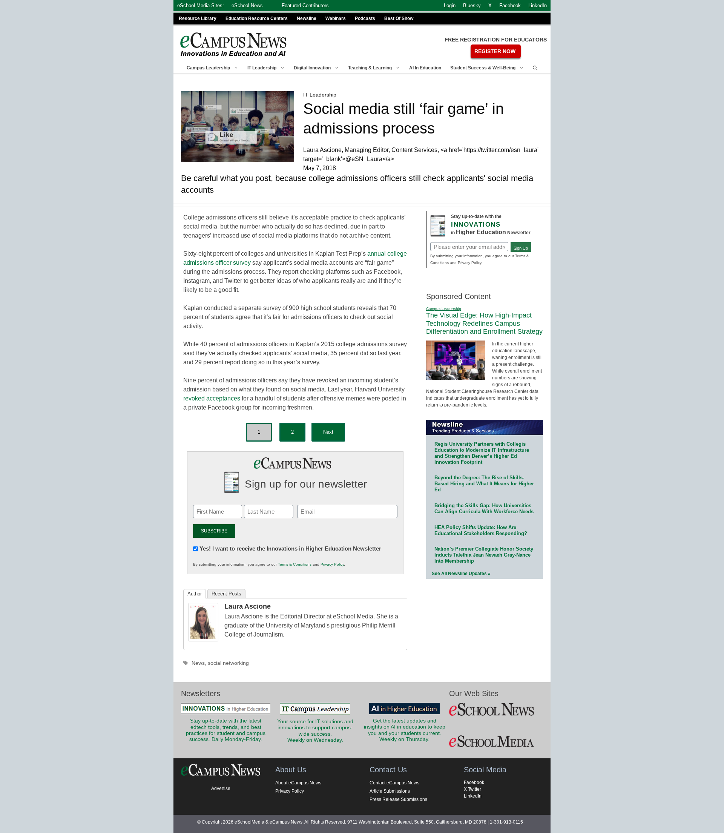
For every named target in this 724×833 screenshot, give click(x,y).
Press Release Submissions (398, 799)
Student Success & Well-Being (482, 68)
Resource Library (197, 18)
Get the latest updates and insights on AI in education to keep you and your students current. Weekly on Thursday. (404, 730)
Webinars (335, 18)
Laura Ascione (247, 606)
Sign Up (521, 248)
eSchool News (247, 5)
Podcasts (365, 18)
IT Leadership (261, 68)
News (198, 663)
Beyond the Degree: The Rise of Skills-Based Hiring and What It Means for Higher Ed (484, 483)
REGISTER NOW (494, 51)
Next (328, 432)
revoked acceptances (211, 398)
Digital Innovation (312, 68)
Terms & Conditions (294, 564)
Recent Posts (226, 594)
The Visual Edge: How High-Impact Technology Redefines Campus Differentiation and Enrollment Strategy (484, 323)
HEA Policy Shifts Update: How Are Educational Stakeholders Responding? (480, 530)
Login (450, 5)
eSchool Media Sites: (200, 5)
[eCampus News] (233, 44)
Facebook (474, 782)
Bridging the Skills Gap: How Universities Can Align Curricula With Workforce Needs (484, 508)
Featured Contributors (305, 5)
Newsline (306, 18)
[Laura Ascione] (203, 639)
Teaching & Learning (370, 68)
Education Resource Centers (256, 18)
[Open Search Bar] (535, 68)
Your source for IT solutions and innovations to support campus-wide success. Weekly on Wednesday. (315, 731)
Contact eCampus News (394, 782)
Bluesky (472, 5)
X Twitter (472, 789)
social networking (228, 663)
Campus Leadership (208, 68)
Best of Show (398, 18)
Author (194, 594)
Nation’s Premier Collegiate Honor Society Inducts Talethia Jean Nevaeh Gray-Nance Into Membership (483, 555)
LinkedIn (473, 796)
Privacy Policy (332, 564)
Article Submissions (390, 791)
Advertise (220, 788)
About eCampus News (298, 782)
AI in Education (425, 68)
